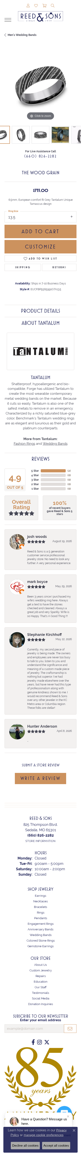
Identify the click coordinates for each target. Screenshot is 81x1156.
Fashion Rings (24, 443)
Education (40, 981)
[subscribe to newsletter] (70, 1028)
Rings (40, 912)
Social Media (40, 998)
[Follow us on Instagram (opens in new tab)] (39, 1042)
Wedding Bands (55, 443)
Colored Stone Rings (41, 940)
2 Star (35, 484)
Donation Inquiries (40, 1004)
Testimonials (40, 993)
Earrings (40, 895)
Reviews (41, 459)
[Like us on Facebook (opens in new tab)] (33, 1042)
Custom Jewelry (40, 970)
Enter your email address (40, 1020)
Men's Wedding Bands (22, 35)
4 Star (35, 475)
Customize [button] (40, 247)
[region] (40, 85)
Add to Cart (40, 231)
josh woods (37, 536)
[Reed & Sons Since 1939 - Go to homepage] (40, 13)
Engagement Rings (41, 923)
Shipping (22, 267)
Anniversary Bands (40, 929)
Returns (59, 267)
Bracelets (40, 907)
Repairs (41, 976)
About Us (40, 964)
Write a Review (40, 778)
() (69, 470)
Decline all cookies (25, 1145)
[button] (28, 6)
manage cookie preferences (43, 1135)
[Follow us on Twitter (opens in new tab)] (47, 1042)
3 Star (35, 479)
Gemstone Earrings (40, 946)
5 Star (35, 470)
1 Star (35, 488)
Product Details (40, 311)
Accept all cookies (56, 1145)
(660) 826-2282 (40, 156)
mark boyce (37, 582)
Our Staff (41, 987)
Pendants (40, 918)
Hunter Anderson (42, 726)
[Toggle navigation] (8, 20)
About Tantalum (41, 323)
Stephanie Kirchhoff (44, 635)
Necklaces (40, 901)
